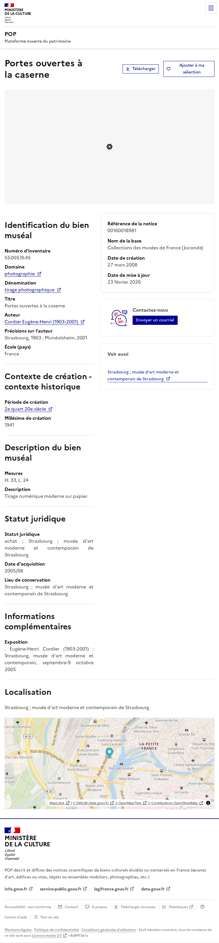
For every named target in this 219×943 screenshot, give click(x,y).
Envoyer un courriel (155, 320)
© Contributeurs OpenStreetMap (173, 802)
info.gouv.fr (16, 889)
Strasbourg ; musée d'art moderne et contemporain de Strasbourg (143, 375)
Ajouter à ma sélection (191, 68)
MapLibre (57, 802)
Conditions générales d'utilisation (109, 929)
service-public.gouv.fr (61, 889)
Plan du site (49, 917)
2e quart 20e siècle (25, 408)
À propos (99, 907)
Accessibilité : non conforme (28, 907)
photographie (20, 273)
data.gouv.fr (153, 889)
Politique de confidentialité (56, 929)
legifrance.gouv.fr (111, 889)
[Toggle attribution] (208, 802)
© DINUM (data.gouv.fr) (91, 802)
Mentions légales (18, 929)
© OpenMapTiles (128, 802)
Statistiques (178, 907)
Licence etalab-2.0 (47, 935)
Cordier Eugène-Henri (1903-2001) (41, 321)
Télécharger (143, 69)
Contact (71, 907)
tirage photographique (29, 289)
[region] (109, 763)
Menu (211, 8)
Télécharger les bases (138, 907)
